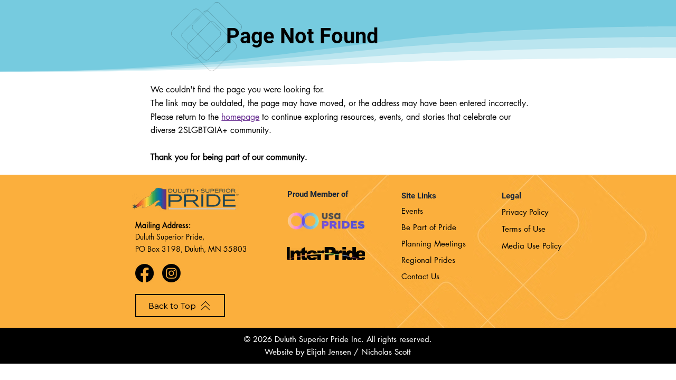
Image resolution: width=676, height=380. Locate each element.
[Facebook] (144, 273)
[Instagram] (171, 273)
